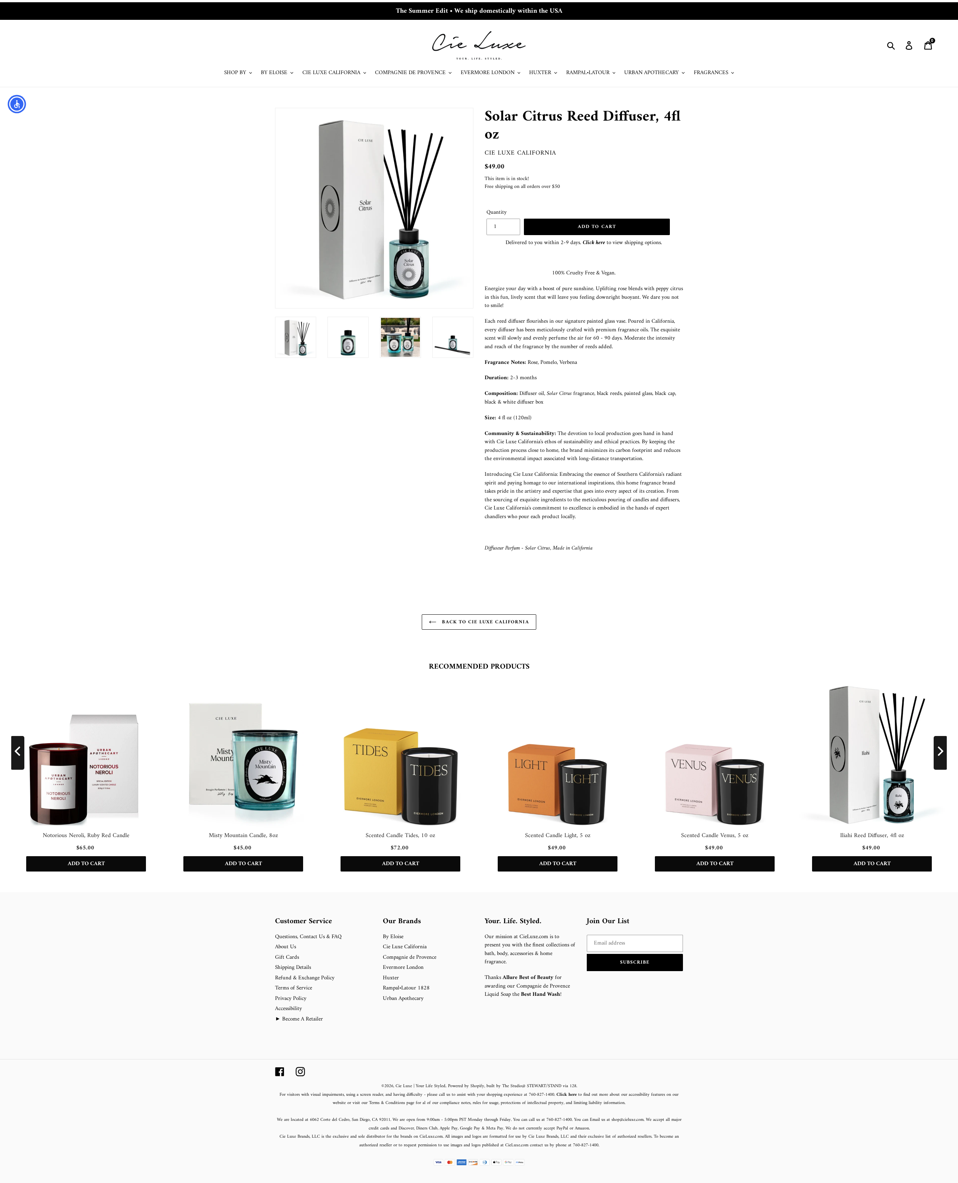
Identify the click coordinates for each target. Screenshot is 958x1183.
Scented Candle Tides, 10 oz (400, 835)
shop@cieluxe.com (627, 1120)
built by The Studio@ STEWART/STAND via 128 (531, 1086)
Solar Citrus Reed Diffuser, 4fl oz (583, 126)
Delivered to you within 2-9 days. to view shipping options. (584, 243)
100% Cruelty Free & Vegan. (584, 273)
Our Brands (402, 921)
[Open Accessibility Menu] (16, 104)
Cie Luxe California (520, 153)
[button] (635, 962)
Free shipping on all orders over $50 (522, 186)
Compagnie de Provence (409, 957)
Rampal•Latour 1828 (406, 988)
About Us (285, 947)
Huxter (391, 978)
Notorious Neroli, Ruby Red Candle (86, 835)
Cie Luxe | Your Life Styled (420, 1086)
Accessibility (288, 1009)
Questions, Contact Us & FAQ (308, 937)
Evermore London (403, 967)
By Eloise (393, 937)
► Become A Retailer (299, 1019)
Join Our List (608, 921)
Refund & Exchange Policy (305, 978)
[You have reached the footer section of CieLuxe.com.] (276, 913)
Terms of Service (293, 988)
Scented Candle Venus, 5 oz (714, 835)
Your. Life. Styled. (513, 921)
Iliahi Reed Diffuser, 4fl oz (872, 835)
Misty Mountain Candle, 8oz (243, 835)
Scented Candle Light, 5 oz (558, 835)
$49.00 (494, 167)
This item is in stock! (507, 178)
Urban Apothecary (403, 999)
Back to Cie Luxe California (484, 622)
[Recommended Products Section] (0, 650)
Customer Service (303, 921)
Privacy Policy (290, 999)
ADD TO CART (86, 864)
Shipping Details (293, 967)
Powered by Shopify (466, 1086)
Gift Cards (287, 957)
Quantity (496, 213)
